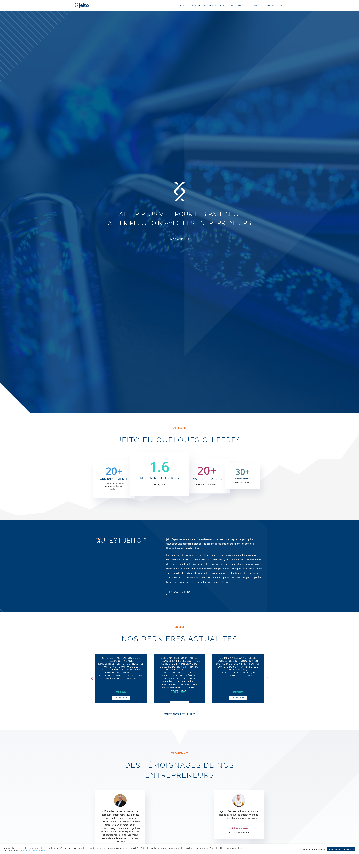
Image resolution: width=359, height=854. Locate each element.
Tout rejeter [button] (349, 849)
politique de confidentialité (32, 850)
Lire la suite (121, 697)
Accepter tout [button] (334, 849)
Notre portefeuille (215, 6)
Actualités (255, 6)
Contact (271, 6)
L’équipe (195, 6)
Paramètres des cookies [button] (314, 849)
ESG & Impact (238, 6)
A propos (181, 6)
